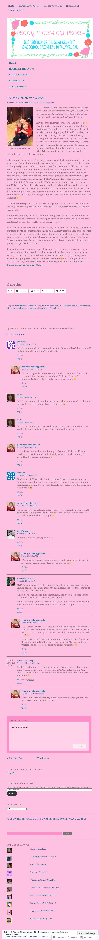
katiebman (23, 531)
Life (8, 308)
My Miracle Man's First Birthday (44, 888)
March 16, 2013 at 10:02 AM (31, 369)
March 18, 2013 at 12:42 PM (27, 506)
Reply (19, 359)
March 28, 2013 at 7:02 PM (31, 556)
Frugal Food (73, 6)
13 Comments (48, 102)
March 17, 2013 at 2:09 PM (26, 397)
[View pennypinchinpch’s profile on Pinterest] (13, 773)
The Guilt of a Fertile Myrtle (43, 895)
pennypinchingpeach (33, 102)
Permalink (54, 308)
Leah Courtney (25, 660)
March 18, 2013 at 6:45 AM (27, 475)
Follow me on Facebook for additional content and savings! (47, 819)
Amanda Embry (25, 578)
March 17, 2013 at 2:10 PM (26, 422)
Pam (19, 394)
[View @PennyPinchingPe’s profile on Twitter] (10, 773)
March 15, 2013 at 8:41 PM (26, 344)
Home (11, 6)
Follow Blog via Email (21, 784)
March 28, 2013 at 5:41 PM (26, 581)
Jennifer (21, 342)
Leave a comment (15, 334)
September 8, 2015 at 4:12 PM (32, 694)
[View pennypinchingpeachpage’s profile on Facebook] (8, 773)
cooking (67, 306)
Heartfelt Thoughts (29, 6)
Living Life (32, 306)
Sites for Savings (53, 6)
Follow (12, 793)
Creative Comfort (38, 849)
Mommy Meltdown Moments (43, 857)
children (50, 306)
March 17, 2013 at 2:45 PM (26, 447)
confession (59, 306)
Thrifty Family (16, 10)
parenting (25, 308)
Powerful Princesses (39, 872)
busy (44, 306)
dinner (74, 306)
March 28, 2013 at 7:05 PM (31, 623)
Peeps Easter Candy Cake (41, 919)
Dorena (21, 472)
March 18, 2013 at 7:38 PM (26, 534)
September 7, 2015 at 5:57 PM (28, 663)
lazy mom (86, 306)
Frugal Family (21, 306)
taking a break (42, 308)
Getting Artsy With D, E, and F (43, 903)
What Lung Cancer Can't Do (42, 880)
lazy (80, 306)
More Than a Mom (38, 864)
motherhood (16, 308)
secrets (33, 308)
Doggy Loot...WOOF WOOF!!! (42, 911)
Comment (80, 746)
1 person (30, 680)
